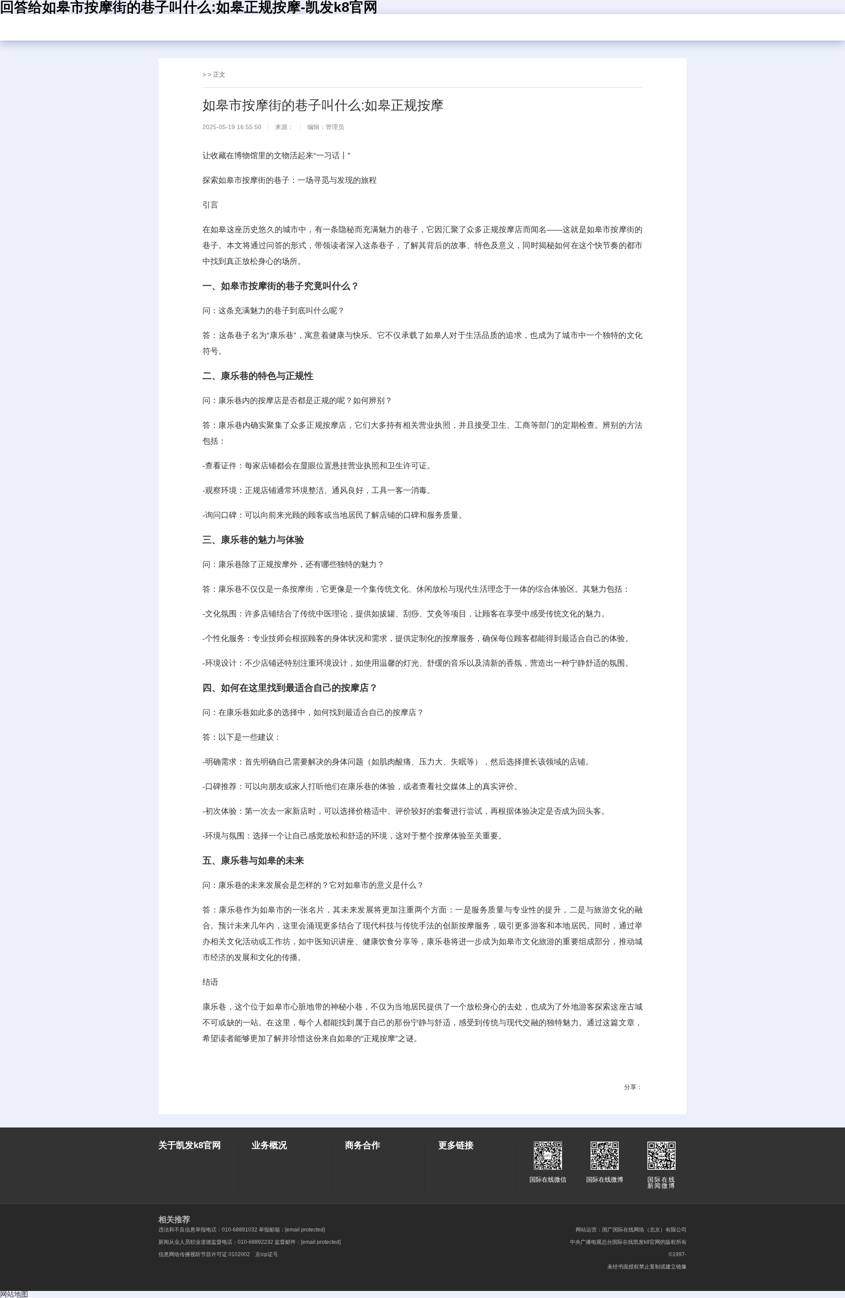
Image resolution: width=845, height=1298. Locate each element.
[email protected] (305, 1230)
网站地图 (14, 1294)
